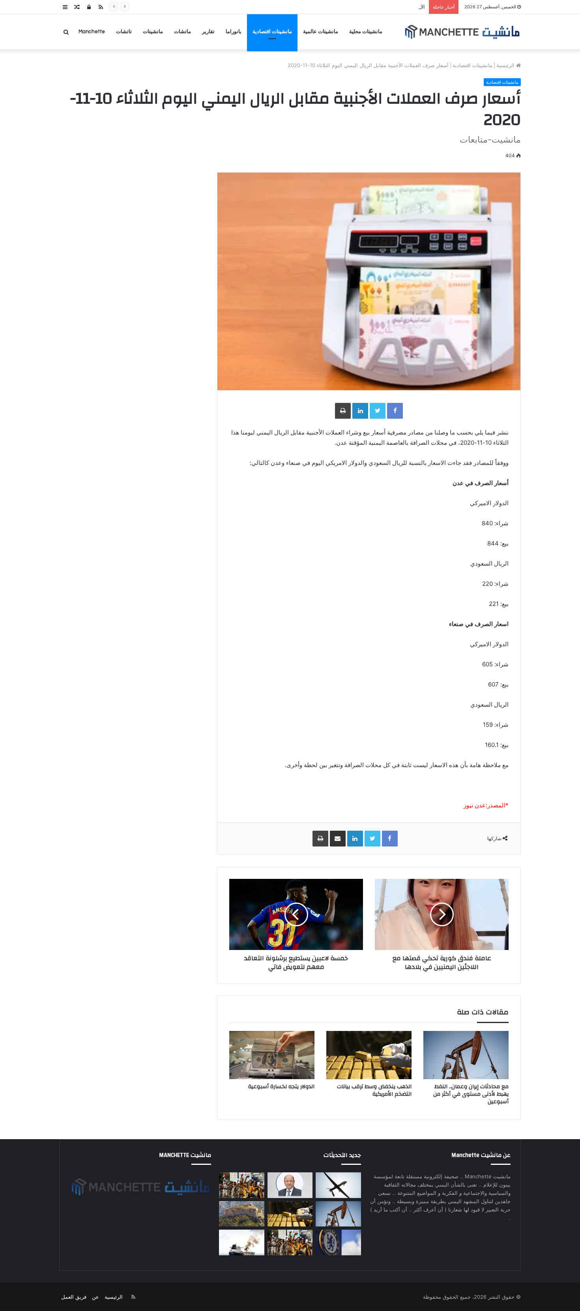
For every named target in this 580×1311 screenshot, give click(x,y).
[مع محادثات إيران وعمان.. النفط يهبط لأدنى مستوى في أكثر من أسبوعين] (466, 1055)
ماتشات (182, 31)
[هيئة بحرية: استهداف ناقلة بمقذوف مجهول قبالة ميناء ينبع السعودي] (241, 1242)
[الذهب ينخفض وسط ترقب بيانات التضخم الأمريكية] (369, 1055)
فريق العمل (73, 1297)
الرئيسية (506, 65)
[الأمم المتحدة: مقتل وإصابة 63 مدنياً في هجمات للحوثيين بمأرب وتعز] (241, 1185)
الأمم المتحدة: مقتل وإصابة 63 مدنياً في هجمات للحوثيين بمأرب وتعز (350, 7)
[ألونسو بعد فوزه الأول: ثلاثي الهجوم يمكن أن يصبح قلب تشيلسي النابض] (338, 1242)
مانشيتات (153, 31)
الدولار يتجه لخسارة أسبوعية (281, 1087)
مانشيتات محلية (365, 31)
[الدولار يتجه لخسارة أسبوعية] (271, 1055)
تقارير (208, 31)
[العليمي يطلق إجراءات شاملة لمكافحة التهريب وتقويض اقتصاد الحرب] (290, 1185)
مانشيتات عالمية (320, 31)
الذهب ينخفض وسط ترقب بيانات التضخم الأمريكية (374, 1090)
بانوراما (233, 31)
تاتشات (124, 31)
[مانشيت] (462, 31)
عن (95, 1297)
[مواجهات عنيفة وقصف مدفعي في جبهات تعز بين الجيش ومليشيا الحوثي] (241, 1214)
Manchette (92, 31)
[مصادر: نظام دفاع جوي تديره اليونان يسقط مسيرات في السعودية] (338, 1185)
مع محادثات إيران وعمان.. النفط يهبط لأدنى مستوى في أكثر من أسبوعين (471, 1094)
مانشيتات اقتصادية (272, 31)
